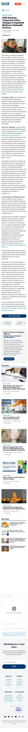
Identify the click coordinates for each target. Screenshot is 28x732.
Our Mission (8, 679)
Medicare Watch (7, 15)
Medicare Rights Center (8, 628)
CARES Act (4, 90)
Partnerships (19, 681)
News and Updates (8, 700)
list (17, 203)
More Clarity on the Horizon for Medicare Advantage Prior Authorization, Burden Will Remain (14, 387)
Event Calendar (19, 697)
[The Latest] (3, 10)
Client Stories (8, 681)
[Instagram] (19, 716)
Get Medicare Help (8, 697)
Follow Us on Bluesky (18, 634)
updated (23, 67)
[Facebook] (8, 716)
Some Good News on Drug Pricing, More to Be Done (11, 418)
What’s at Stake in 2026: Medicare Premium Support (14, 478)
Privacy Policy (11, 722)
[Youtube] (15, 716)
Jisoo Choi (6, 481)
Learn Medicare (8, 695)
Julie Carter (7, 391)
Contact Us (19, 679)
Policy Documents (8, 699)
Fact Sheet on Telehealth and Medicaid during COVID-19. (13, 245)
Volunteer (19, 700)
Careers (8, 683)
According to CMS (16, 73)
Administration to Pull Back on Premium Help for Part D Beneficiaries (18, 524)
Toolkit (4, 225)
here (8, 193)
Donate (19, 695)
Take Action (19, 699)
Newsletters (19, 683)
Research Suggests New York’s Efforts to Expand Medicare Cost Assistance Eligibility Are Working (14, 448)
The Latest (6, 10)
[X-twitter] (22, 716)
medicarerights (19, 628)
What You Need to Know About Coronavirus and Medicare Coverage (13, 308)
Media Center (19, 685)
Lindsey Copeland (8, 452)
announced (9, 65)
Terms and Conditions (20, 722)
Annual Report (8, 685)
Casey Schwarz (8, 421)
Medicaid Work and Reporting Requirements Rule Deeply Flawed (14, 508)
